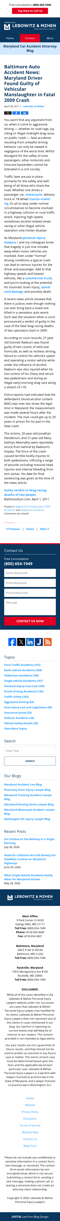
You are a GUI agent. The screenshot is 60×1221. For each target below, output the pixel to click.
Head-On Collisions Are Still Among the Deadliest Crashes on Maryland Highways (30, 859)
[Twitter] (21, 642)
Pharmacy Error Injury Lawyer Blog (27, 790)
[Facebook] (12, 642)
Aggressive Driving (26, 506)
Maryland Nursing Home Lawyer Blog (29, 804)
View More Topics (15, 728)
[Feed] (48, 642)
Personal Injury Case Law (24, 686)
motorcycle (33, 194)
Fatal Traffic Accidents (22, 665)
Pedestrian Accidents (32, 510)
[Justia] (39, 642)
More (50, 38)
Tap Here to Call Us (30, 11)
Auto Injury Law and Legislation (28, 707)
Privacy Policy (30, 1112)
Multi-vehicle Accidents (23, 670)
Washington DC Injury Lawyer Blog (27, 819)
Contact (30, 38)
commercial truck (38, 278)
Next (44, 528)
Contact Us (30, 1139)
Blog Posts (30, 1146)
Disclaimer (30, 1118)
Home (10, 38)
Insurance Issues (18, 712)
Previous (13, 528)
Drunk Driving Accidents (23, 691)
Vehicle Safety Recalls (21, 723)
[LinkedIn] (30, 642)
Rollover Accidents (19, 718)
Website (30, 1105)
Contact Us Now (30, 621)
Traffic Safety (16, 697)
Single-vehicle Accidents (23, 681)
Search (30, 761)
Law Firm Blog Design (30, 1217)
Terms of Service (30, 1125)
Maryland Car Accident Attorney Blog (30, 26)
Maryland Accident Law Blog (23, 784)
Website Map (30, 1132)
